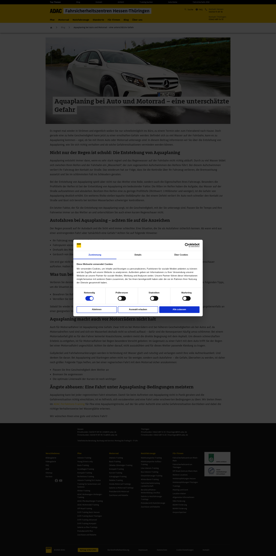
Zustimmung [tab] (95, 255)
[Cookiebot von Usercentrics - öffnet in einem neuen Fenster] (187, 245)
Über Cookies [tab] (181, 255)
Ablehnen (96, 309)
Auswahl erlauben (138, 309)
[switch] (122, 298)
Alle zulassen (179, 309)
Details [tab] (138, 255)
